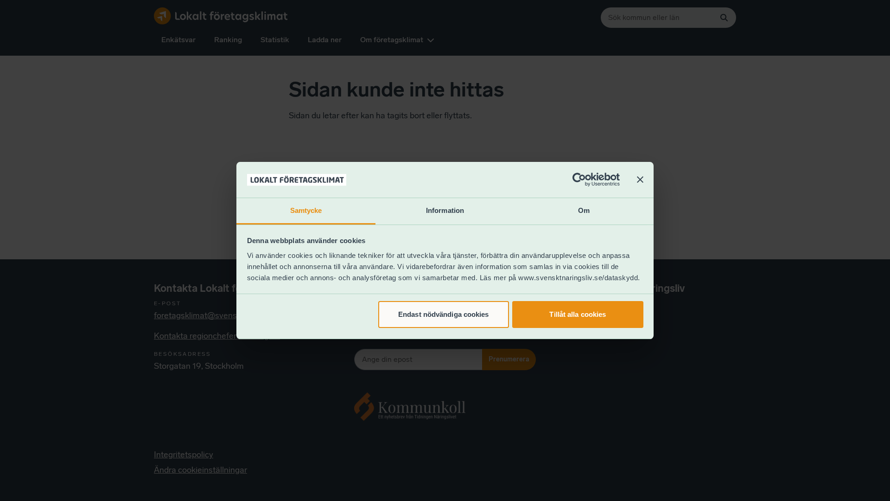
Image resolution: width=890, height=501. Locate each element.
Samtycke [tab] (306, 210)
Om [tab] (584, 210)
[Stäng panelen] (640, 180)
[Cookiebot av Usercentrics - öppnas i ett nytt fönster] (579, 180)
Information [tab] (445, 210)
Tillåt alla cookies (577, 314)
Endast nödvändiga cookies (443, 314)
